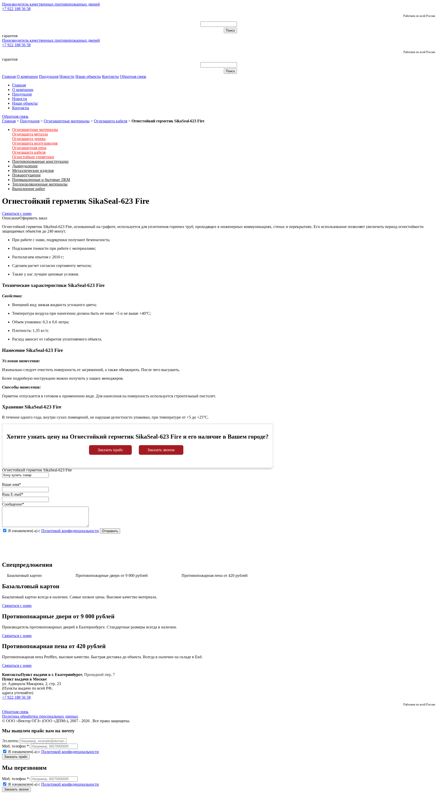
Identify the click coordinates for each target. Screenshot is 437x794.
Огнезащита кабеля (110, 121)
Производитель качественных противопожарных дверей (51, 4)
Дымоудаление (25, 166)
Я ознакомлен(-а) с (53, 752)
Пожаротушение (26, 175)
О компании (27, 76)
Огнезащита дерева (29, 139)
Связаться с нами (17, 213)
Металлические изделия (33, 170)
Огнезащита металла (30, 134)
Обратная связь (133, 76)
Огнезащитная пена (29, 148)
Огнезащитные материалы (67, 121)
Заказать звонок (161, 450)
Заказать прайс (110, 450)
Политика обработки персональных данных (40, 716)
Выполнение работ (28, 189)
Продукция (48, 76)
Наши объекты (88, 76)
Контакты (110, 76)
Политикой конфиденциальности (70, 531)
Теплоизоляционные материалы (40, 184)
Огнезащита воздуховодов (35, 143)
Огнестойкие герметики (33, 157)
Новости (66, 76)
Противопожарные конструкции (40, 161)
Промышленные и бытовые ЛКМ (41, 179)
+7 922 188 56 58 (16, 9)
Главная (9, 76)
